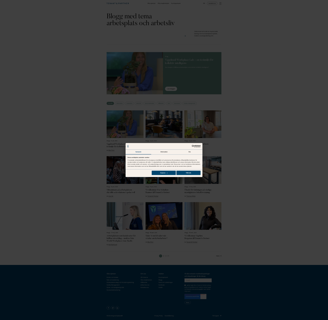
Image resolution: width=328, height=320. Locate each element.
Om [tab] (190, 152)
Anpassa (162, 173)
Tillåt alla (188, 173)
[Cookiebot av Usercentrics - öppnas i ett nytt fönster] (193, 146)
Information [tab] (164, 152)
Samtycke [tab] (138, 152)
